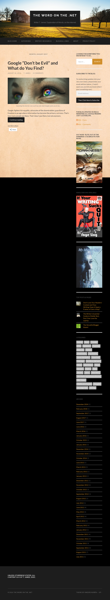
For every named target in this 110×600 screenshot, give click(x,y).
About (75, 41)
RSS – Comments (84, 124)
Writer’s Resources (43, 41)
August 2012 (81, 498)
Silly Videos (81, 380)
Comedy (94, 342)
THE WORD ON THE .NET (55, 15)
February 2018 (81, 409)
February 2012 (81, 525)
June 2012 (80, 507)
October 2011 (81, 543)
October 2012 (81, 489)
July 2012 (79, 503)
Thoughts (97, 384)
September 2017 (82, 413)
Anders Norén (91, 592)
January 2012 (81, 530)
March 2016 (80, 431)
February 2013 (81, 472)
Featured (80, 350)
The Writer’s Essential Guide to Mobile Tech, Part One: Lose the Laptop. (91, 317)
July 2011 (79, 557)
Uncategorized (82, 388)
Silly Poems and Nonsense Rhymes (88, 376)
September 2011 (82, 548)
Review (79, 372)
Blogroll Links (62, 41)
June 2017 (80, 422)
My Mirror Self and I (93, 361)
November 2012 (82, 485)
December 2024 (82, 404)
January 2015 (81, 445)
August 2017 (81, 418)
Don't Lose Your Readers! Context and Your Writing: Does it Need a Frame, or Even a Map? (92, 306)
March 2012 (80, 521)
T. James (27, 73)
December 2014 (82, 449)
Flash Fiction (81, 353)
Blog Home (12, 41)
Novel (97, 365)
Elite (78, 346)
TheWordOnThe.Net (84, 384)
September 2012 (82, 494)
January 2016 (81, 436)
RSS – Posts (82, 120)
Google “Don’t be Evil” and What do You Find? (33, 65)
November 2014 (82, 454)
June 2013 (80, 463)
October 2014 (81, 458)
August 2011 (81, 552)
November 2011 (82, 539)
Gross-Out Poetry (83, 357)
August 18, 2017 (14, 73)
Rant (94, 369)
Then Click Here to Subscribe (88, 100)
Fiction (88, 350)
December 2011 (82, 534)
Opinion (80, 369)
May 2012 (80, 512)
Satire (87, 372)
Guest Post (95, 357)
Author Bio (26, 41)
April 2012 (80, 516)
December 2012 (82, 481)
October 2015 (81, 440)
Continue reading (16, 120)
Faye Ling (96, 346)
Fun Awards (93, 353)
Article (79, 342)
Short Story (95, 372)
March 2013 (80, 467)
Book (86, 342)
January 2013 (81, 476)
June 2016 (80, 427)
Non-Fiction (88, 365)
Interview (80, 361)
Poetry (88, 369)
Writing (92, 388)
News (79, 365)
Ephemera (86, 346)
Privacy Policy (89, 41)
